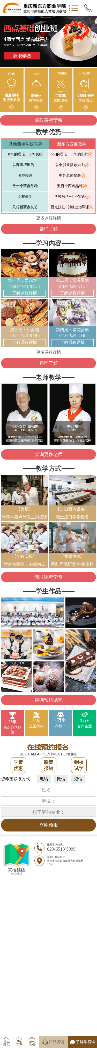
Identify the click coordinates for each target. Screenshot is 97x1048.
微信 (61, 779)
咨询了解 (48, 228)
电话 (44, 779)
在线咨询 (56, 1042)
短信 (78, 779)
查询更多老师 (49, 454)
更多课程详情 (48, 218)
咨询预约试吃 (49, 700)
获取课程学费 (49, 120)
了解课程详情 (24, 293)
